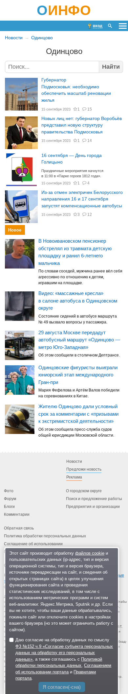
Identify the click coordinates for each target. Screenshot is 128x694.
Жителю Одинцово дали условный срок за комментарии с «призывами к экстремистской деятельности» (78, 414)
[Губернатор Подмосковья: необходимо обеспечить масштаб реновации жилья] (21, 94)
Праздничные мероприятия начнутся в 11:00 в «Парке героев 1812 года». (72, 173)
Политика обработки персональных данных (45, 536)
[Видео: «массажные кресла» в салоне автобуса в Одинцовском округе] (19, 306)
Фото (8, 491)
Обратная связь (19, 528)
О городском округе (84, 491)
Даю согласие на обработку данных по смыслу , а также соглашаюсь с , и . (64, 659)
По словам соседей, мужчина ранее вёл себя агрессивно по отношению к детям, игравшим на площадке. (80, 277)
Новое (14, 229)
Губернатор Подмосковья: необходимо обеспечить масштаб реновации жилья (76, 90)
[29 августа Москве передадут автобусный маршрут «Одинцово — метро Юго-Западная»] (19, 345)
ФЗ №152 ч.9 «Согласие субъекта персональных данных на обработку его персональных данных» (64, 653)
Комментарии (17, 514)
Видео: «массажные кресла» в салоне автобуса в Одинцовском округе (77, 300)
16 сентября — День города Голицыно (71, 159)
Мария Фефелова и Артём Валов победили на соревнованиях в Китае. (78, 393)
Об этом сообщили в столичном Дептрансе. (79, 355)
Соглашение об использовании (33, 544)
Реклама (74, 477)
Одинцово (42, 37)
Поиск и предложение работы (94, 498)
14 (89, 140)
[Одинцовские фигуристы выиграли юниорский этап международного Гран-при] (19, 380)
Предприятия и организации (93, 506)
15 (89, 109)
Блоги (9, 506)
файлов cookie (89, 553)
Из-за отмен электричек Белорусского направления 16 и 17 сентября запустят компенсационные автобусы (82, 199)
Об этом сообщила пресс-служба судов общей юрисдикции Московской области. (76, 432)
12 (89, 214)
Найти (111, 66)
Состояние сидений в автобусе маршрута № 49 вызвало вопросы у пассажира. (77, 319)
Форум (10, 498)
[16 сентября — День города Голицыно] (21, 169)
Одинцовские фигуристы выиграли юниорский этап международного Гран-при (77, 374)
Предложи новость (83, 469)
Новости (14, 37)
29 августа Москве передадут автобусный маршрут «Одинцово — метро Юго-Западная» (79, 340)
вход (97, 26)
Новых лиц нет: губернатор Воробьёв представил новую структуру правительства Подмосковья (81, 125)
